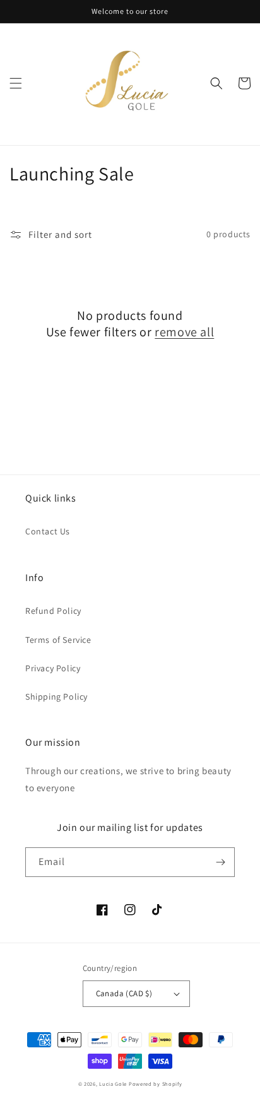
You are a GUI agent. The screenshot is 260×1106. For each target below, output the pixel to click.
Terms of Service (58, 639)
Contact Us (47, 531)
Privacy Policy (52, 668)
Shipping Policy (56, 696)
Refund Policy (53, 610)
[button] (16, 83)
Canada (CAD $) (124, 993)
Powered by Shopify (155, 1083)
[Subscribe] (220, 862)
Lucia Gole (113, 1083)
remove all (184, 332)
